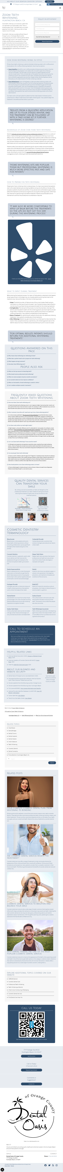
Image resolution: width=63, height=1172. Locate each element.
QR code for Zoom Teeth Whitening (14, 711)
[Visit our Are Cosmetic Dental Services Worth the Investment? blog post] (30, 854)
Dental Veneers (12, 739)
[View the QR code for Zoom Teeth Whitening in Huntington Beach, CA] (43, 505)
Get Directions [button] (31, 1056)
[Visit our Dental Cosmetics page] (32, 520)
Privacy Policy (7, 1165)
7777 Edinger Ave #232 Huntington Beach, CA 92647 (25, 4)
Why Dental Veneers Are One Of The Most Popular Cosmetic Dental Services (28, 953)
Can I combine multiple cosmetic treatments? (19, 385)
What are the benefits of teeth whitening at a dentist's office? (23, 382)
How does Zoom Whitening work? (16, 364)
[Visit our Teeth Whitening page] (19, 520)
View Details (21, 695)
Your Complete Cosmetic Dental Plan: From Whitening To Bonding (29, 809)
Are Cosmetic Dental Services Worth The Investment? (28, 857)
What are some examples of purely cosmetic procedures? (22, 377)
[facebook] (45, 1165)
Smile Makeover (12, 741)
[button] (60, 7)
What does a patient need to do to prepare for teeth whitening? (24, 358)
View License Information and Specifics (31, 688)
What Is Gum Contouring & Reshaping (18, 990)
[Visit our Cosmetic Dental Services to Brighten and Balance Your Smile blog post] (30, 902)
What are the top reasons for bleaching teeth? (20, 371)
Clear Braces (11, 728)
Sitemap (12, 1165)
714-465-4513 (32, 640)
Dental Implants (12, 736)
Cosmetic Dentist (13, 748)
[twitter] (49, 1165)
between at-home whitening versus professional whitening (27, 134)
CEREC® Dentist (13, 979)
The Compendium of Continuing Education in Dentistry (27, 429)
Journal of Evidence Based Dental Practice (38, 152)
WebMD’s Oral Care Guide (21, 664)
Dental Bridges (12, 730)
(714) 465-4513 (6, 48)
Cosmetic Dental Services (15, 993)
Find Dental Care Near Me (15, 997)
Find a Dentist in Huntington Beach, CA (18, 755)
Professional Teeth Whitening (16, 984)
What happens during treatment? (16, 361)
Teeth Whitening (12, 744)
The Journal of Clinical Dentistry (30, 415)
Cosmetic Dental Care (14, 981)
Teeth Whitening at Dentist (15, 987)
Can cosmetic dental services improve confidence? (21, 379)
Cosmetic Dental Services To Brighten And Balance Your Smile (29, 905)
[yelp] (53, 1165)
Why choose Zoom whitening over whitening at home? (21, 355)
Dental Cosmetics (13, 751)
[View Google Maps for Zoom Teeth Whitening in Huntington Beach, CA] (23, 507)
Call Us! (56, 4)
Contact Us (31, 1084)
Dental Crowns (12, 733)
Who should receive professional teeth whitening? (20, 374)
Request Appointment (31, 1070)
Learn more (49, 1)
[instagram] (56, 1165)
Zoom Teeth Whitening (18, 708)
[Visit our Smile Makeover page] (44, 520)
